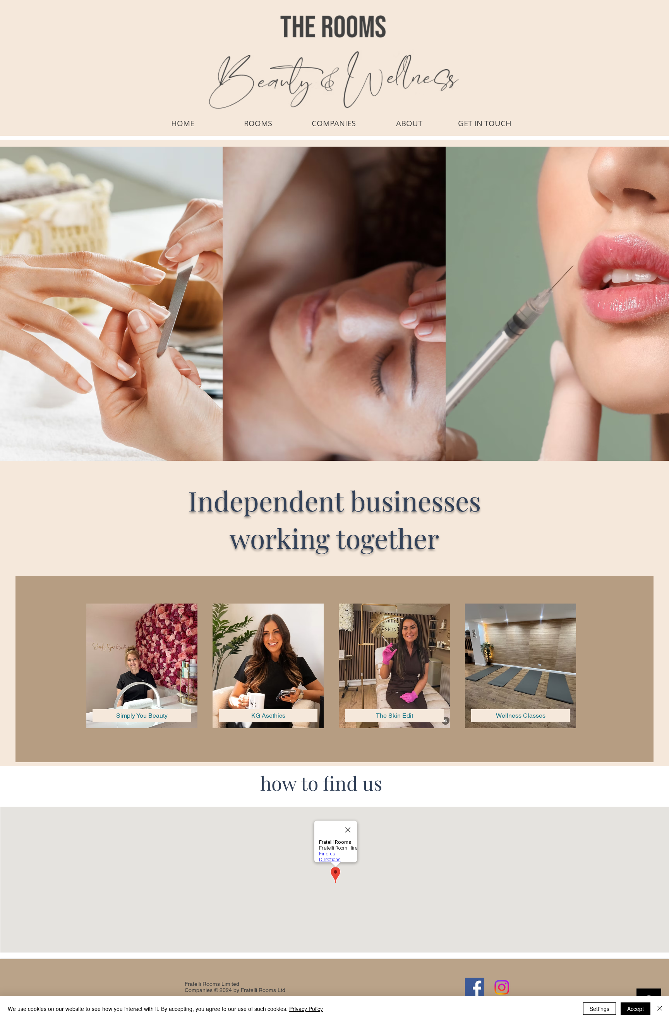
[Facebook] (474, 987)
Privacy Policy (306, 1008)
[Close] (659, 1008)
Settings (599, 1008)
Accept (635, 1008)
